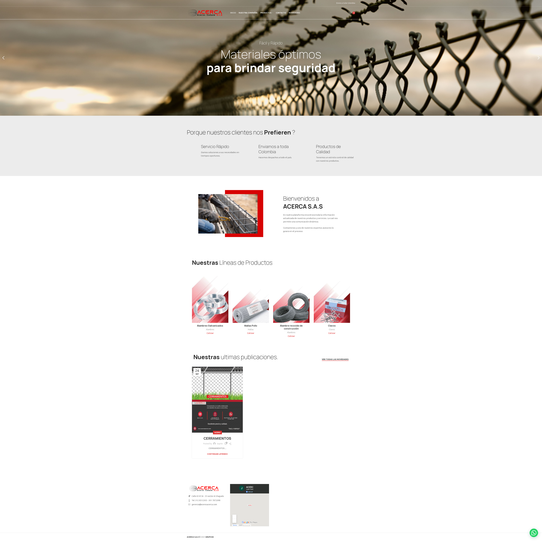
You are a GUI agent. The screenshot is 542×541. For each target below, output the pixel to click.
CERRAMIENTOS (217, 438)
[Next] (538, 57)
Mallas (251, 329)
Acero (217, 432)
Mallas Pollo (250, 325)
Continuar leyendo (217, 454)
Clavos (332, 325)
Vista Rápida (226, 280)
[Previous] (3, 57)
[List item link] (206, 500)
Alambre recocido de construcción (291, 327)
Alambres (210, 329)
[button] (534, 533)
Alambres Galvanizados (210, 325)
